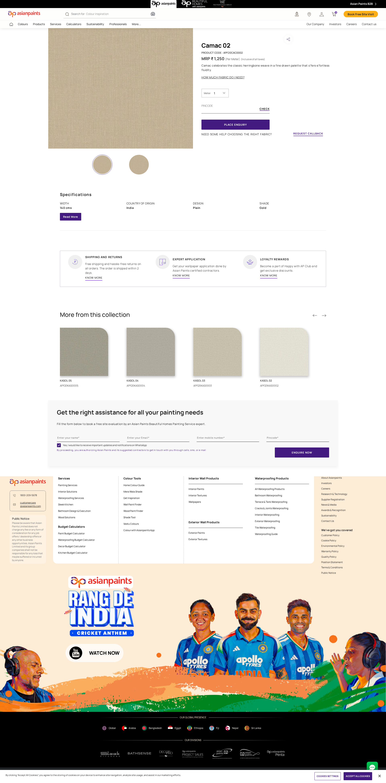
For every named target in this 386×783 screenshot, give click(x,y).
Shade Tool (129, 517)
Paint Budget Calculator (71, 533)
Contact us (369, 24)
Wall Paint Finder (132, 504)
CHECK (265, 109)
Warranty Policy (329, 551)
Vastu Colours (131, 523)
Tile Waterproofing (265, 527)
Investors (335, 24)
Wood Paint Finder (133, 511)
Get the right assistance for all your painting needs (130, 412)
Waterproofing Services (71, 498)
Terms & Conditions (332, 567)
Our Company (315, 24)
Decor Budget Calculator (71, 546)
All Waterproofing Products (269, 489)
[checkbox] (59, 445)
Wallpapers (195, 502)
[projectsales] (192, 753)
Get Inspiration (131, 498)
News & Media (329, 504)
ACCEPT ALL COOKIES (358, 776)
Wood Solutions (66, 517)
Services (55, 24)
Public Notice (328, 573)
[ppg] (222, 754)
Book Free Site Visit (361, 14)
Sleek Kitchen (65, 504)
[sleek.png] (110, 753)
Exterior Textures (198, 539)
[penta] (276, 753)
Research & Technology (334, 494)
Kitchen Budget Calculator (72, 552)
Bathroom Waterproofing (268, 495)
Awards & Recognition (333, 510)
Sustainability (95, 24)
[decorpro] (166, 754)
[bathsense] (139, 753)
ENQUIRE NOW (302, 452)
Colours (23, 24)
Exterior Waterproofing (267, 521)
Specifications (76, 194)
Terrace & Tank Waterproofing (271, 502)
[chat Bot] (372, 767)
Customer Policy (330, 535)
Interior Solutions (67, 491)
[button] (322, 14)
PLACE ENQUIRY (235, 124)
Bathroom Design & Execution (74, 511)
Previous (315, 315)
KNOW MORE (93, 277)
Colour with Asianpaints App (139, 530)
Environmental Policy (332, 546)
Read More (70, 217)
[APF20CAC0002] (120, 88)
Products (39, 24)
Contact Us (327, 521)
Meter (207, 93)
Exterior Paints (197, 533)
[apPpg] (250, 753)
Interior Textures (198, 495)
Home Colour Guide (134, 485)
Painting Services (67, 485)
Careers (351, 24)
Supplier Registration (333, 499)
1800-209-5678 (28, 495)
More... (136, 24)
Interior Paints (196, 489)
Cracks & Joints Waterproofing (271, 508)
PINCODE (207, 106)
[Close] (379, 776)
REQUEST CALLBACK (308, 133)
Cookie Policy (328, 540)
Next (324, 315)
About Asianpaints (331, 477)
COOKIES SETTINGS (328, 776)
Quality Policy (328, 556)
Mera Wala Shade (132, 491)
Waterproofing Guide (266, 534)
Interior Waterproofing (267, 514)
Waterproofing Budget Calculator (76, 540)
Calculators (73, 24)
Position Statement (332, 562)
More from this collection (95, 314)
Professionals (118, 24)
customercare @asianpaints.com (30, 504)
